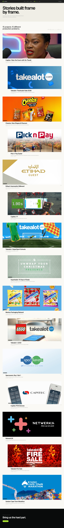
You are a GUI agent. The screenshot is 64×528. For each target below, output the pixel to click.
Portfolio (25, 1)
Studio (37, 1)
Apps (34, 1)
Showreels (28, 1)
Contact (39, 1)
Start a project (60, 1)
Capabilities (31, 1)
